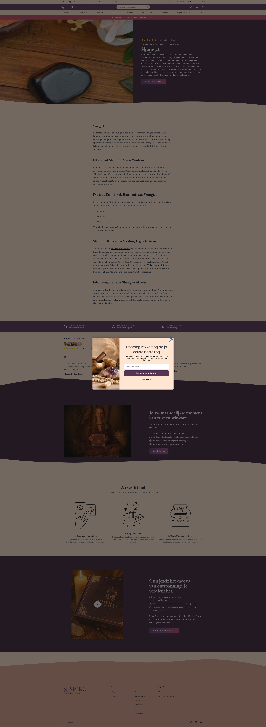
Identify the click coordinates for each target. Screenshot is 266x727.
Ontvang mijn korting (146, 373)
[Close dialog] (171, 340)
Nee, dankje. (146, 379)
